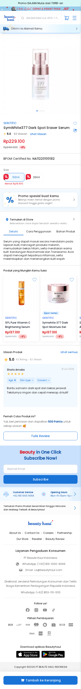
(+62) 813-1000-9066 (51, 564)
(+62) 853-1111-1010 (48, 592)
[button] (40, 199)
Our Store (22, 539)
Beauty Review (55, 539)
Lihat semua (69, 352)
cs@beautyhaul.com (48, 570)
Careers (48, 533)
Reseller (37, 539)
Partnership (64, 533)
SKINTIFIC (10, 123)
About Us (15, 533)
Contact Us (32, 533)
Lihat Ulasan (38, 134)
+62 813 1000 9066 (23, 495)
